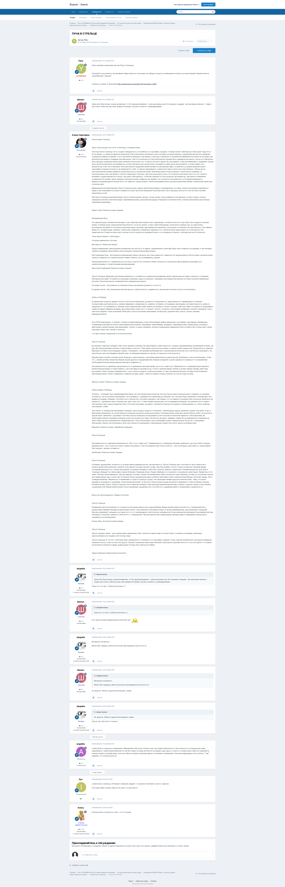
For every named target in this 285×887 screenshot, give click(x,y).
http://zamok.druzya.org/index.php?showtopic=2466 (137, 84)
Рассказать (188, 41)
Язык (131, 881)
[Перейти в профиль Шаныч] (81, 107)
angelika (80, 744)
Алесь (81, 808)
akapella (81, 568)
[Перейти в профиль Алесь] (81, 816)
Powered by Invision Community (142, 884)
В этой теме (204, 12)
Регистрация (208, 4)
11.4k (82, 154)
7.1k (82, 119)
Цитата (99, 91)
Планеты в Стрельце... (100, 42)
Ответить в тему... (91, 855)
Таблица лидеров (131, 17)
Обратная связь (142, 881)
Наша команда (96, 17)
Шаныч (80, 99)
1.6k (81, 80)
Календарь (83, 17)
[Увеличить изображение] (134, 620)
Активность (109, 12)
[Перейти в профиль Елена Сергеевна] (81, 143)
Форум (72, 17)
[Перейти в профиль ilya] (81, 787)
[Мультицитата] (93, 90)
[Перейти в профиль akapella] (81, 576)
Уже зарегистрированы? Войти (186, 4)
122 (81, 763)
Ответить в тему (204, 50)
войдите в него (157, 846)
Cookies (153, 881)
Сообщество (96, 12)
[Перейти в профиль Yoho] (74, 41)
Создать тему (183, 50)
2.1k (81, 588)
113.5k (82, 829)
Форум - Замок (79, 4)
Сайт (73, 12)
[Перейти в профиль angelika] (81, 752)
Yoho (86, 40)
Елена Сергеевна (81, 135)
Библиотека (83, 12)
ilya (80, 779)
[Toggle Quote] (95, 574)
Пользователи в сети (113, 17)
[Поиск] (213, 12)
